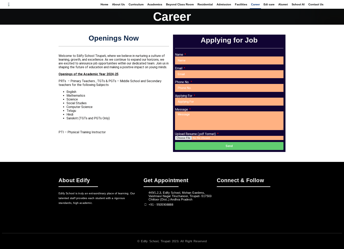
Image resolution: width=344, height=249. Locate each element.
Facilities (241, 4)
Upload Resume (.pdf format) (196, 134)
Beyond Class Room (180, 4)
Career (255, 4)
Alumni (283, 4)
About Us (118, 4)
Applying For (184, 96)
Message (182, 109)
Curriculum (136, 4)
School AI (298, 4)
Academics (154, 4)
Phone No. (182, 82)
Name (179, 54)
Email (179, 68)
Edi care (269, 4)
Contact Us (315, 4)
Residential (205, 4)
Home (104, 4)
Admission (224, 4)
